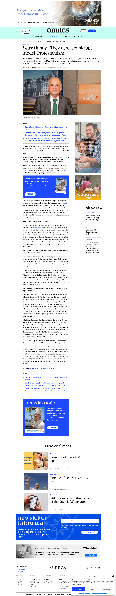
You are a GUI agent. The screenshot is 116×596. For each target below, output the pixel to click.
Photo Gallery (77, 36)
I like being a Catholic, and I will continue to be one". (46, 128)
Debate (61, 579)
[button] (112, 576)
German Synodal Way (38, 369)
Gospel (61, 584)
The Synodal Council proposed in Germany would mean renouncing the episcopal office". (45, 134)
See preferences (107, 589)
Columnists (48, 576)
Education (33, 581)
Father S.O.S (62, 588)
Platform (47, 582)
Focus (32, 576)
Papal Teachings (64, 582)
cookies (65, 527)
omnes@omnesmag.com (22, 571)
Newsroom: (38, 36)
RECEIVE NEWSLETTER (89, 532)
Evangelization (34, 582)
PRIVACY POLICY (38, 594)
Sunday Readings (64, 586)
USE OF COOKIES (48, 594)
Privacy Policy (88, 593)
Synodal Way (37, 227)
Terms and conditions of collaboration (99, 593)
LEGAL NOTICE (29, 594)
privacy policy (94, 525)
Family (32, 584)
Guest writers (48, 581)
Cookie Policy (81, 593)
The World (56, 36)
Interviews (51, 369)
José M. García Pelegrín (30, 67)
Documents (62, 581)
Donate (83, 30)
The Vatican (66, 36)
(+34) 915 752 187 (20, 569)
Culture (48, 36)
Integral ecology (35, 579)
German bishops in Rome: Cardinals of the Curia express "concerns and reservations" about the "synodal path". (45, 139)
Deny (92, 589)
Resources (62, 576)
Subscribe (92, 30)
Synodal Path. (35, 284)
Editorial (47, 579)
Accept (79, 589)
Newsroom (25, 41)
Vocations (33, 586)
